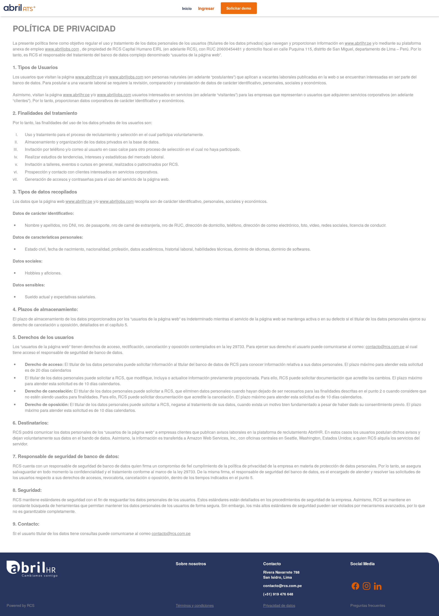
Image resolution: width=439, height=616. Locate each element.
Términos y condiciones (195, 605)
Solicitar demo (238, 8)
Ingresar (206, 8)
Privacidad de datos (279, 605)
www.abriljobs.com (62, 49)
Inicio (187, 8)
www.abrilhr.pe (358, 43)
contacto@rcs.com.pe (385, 346)
